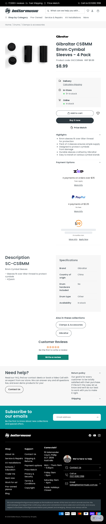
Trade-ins (10, 473)
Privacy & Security (29, 475)
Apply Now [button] (83, 239)
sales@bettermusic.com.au (83, 484)
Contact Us (14, 389)
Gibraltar (63, 333)
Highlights (61, 134)
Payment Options (65, 162)
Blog (7, 493)
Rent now (10, 478)
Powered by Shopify (29, 517)
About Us (9, 454)
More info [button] (78, 185)
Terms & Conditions (30, 482)
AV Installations (13, 462)
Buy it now (75, 120)
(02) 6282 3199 (77, 476)
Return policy (78, 373)
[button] (80, 85)
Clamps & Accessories (71, 324)
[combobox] (65, 11)
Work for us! (11, 482)
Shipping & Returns (30, 460)
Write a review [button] (53, 357)
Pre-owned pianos (11, 488)
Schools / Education (10, 468)
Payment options (33, 465)
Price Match (31, 469)
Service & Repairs (14, 458)
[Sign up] (97, 417)
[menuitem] (16, 17)
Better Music (16, 517)
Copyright (30, 487)
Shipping (76, 398)
